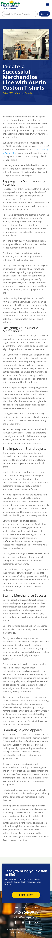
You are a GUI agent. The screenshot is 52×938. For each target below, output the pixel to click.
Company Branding (24, 93)
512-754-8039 (26, 912)
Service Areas (23, 929)
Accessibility (38, 929)
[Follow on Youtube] (36, 922)
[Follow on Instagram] (23, 922)
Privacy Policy (17, 932)
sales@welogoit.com (26, 917)
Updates (11, 929)
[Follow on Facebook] (15, 922)
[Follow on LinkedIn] (30, 922)
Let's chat (26, 895)
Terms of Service (33, 932)
